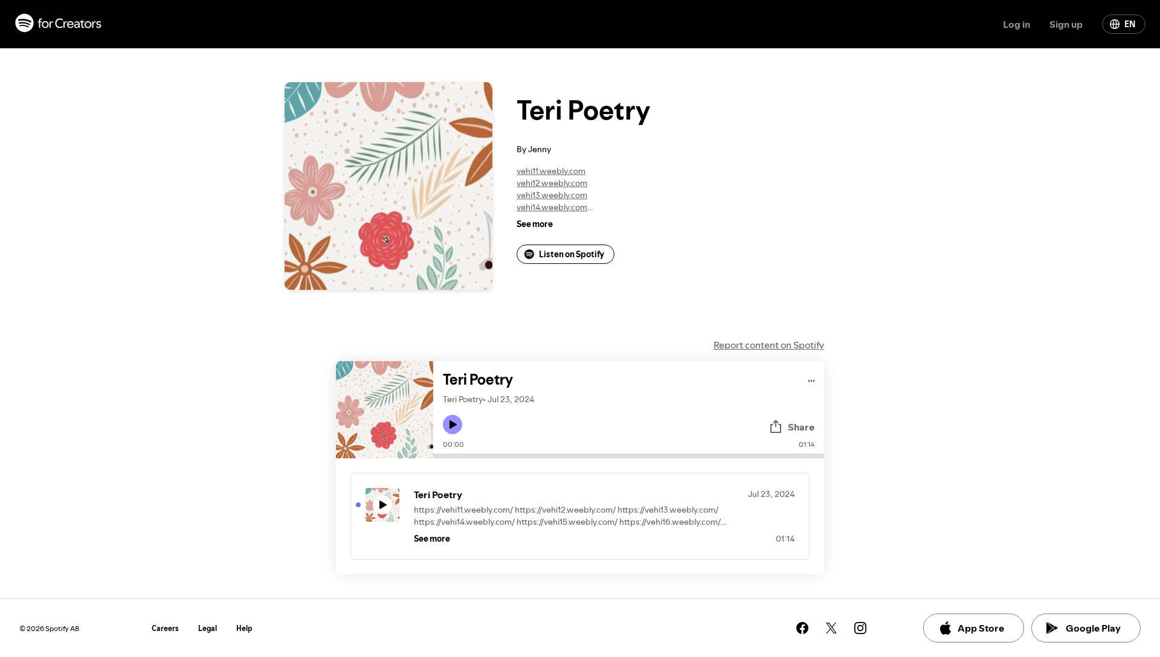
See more (535, 224)
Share (801, 427)
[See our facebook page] (802, 628)
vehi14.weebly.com (552, 207)
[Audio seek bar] (628, 455)
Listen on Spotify (571, 254)
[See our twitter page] (831, 628)
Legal (207, 628)
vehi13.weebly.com (552, 195)
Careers (165, 628)
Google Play (1093, 628)
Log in (1016, 24)
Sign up (1066, 24)
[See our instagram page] (860, 628)
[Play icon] (452, 424)
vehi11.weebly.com (551, 171)
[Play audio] (811, 379)
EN (1129, 24)
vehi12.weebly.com (552, 183)
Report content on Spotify (769, 344)
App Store (981, 628)
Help (244, 628)
